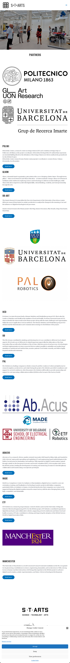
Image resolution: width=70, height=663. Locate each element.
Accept (35, 646)
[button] (67, 628)
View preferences (35, 656)
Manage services (6, 641)
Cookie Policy (35, 660)
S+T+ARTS (18, 5)
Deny (35, 651)
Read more (8, 166)
